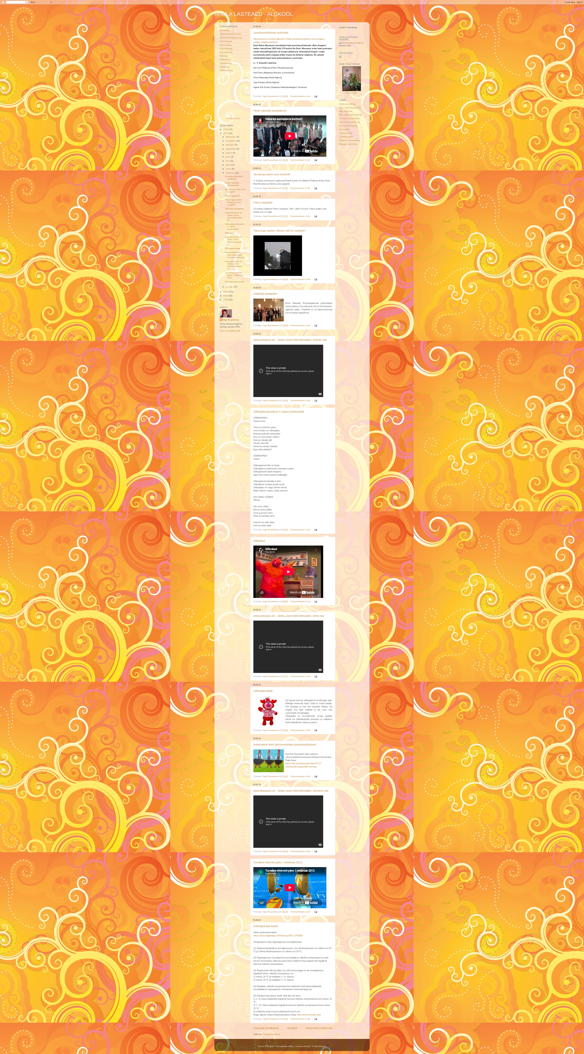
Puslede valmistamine (349, 140)
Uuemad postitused (266, 1028)
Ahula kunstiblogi (347, 104)
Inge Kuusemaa (231, 320)
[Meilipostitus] (315, 96)
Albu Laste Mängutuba (350, 108)
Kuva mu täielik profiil (230, 331)
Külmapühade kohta (265, 926)
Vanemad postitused (318, 1028)
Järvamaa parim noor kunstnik (271, 174)
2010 (226, 296)
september (231, 149)
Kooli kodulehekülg (348, 126)
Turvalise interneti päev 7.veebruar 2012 (277, 862)
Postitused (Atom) (271, 1034)
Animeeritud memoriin (230, 34)
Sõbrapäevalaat (263, 690)
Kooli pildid (344, 129)
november (231, 141)
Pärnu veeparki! (263, 202)
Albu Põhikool (345, 111)
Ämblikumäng (226, 70)
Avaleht (292, 1028)
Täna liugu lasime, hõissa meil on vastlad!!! (279, 230)
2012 (226, 133)
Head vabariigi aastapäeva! (270, 110)
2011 (225, 292)
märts (229, 169)
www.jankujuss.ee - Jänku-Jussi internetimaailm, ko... (234, 216)
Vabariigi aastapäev (265, 293)
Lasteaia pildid (346, 137)
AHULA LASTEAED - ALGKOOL (253, 14)
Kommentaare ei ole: (301, 96)
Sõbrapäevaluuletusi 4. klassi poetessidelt (278, 411)
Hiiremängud (226, 41)
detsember (231, 137)
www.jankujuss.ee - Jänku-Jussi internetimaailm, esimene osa (290, 790)
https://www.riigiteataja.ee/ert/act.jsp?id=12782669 (278, 935)
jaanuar (229, 287)
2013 (226, 129)
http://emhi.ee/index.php (309, 1015)
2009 (226, 300)
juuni (228, 157)
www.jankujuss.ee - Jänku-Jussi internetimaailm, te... (234, 241)
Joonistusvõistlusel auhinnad (270, 32)
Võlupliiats (224, 67)
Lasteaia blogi (346, 133)
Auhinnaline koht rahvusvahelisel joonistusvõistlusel (284, 744)
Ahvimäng (224, 30)
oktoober (230, 145)
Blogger (322, 1046)
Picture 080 (351, 93)
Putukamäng (226, 63)
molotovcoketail (302, 1046)
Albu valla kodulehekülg (350, 115)
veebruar (230, 173)
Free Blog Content (233, 118)
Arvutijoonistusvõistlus (349, 118)
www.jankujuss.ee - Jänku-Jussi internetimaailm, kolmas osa (290, 339)
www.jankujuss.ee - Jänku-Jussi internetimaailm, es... (234, 265)
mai (228, 161)
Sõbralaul (259, 540)
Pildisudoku (225, 59)
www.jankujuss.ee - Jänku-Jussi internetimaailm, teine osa (288, 615)
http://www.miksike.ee (349, 122)
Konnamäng (225, 45)
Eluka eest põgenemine (231, 38)
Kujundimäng (226, 48)
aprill (228, 165)
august (229, 153)
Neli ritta (224, 56)
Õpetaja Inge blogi (348, 144)
